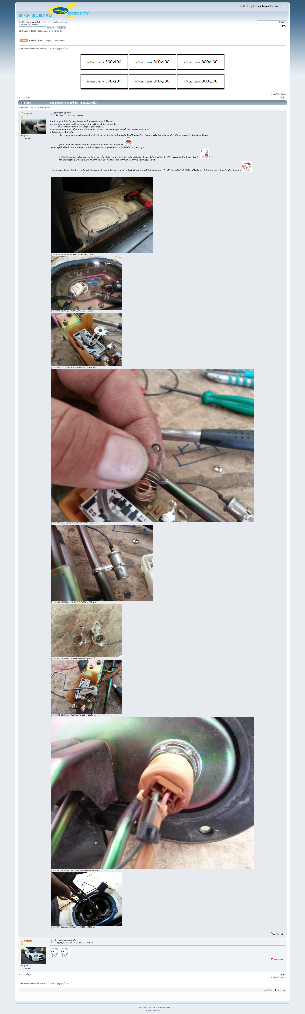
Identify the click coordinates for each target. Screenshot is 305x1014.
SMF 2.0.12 (141, 1007)
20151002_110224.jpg (60, 658)
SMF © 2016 (152, 1007)
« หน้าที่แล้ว (275, 94)
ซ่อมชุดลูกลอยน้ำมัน (62, 113)
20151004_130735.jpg (61, 927)
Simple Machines (164, 1007)
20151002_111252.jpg (60, 715)
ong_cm (28, 113)
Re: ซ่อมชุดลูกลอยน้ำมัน (65, 940)
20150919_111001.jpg (60, 254)
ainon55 (28, 940)
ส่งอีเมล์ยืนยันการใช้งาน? (29, 25)
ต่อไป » (283, 94)
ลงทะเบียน (63, 22)
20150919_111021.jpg (60, 311)
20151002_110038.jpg (60, 602)
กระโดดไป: (268, 990)
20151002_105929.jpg (61, 367)
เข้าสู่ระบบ (51, 22)
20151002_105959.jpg (61, 523)
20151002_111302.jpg (60, 870)
